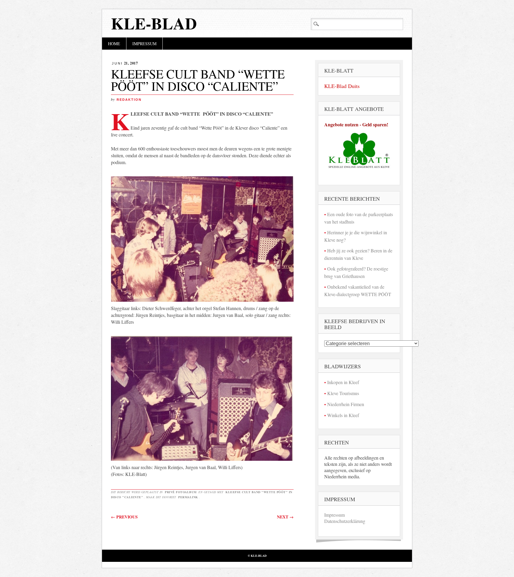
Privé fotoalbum (181, 492)
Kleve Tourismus (343, 393)
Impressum (144, 43)
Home (114, 43)
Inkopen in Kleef (343, 382)
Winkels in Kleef (343, 415)
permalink (188, 497)
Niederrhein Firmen (345, 404)
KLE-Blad (154, 23)
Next (285, 517)
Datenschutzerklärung (344, 521)
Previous (124, 517)
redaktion (129, 99)
